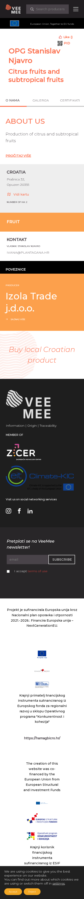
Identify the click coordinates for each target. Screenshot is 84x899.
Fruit (13, 221)
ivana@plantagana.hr (28, 253)
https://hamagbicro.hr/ (42, 738)
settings (58, 883)
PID (67, 43)
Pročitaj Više (18, 156)
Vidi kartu (21, 194)
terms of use (37, 571)
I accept (30, 571)
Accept (13, 891)
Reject (32, 891)
